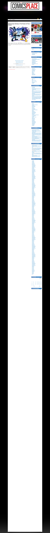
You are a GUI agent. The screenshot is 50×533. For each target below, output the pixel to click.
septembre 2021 (34, 195)
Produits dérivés (34, 122)
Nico (21, 66)
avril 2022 (33, 190)
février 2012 (33, 261)
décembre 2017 (33, 211)
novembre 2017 (33, 212)
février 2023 (33, 183)
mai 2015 (33, 233)
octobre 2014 (33, 238)
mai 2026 (33, 161)
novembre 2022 (33, 185)
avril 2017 (33, 217)
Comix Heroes (33, 70)
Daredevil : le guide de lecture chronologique (37, 137)
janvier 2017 (33, 219)
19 (37, 283)
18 (35, 283)
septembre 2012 (34, 256)
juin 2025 (33, 167)
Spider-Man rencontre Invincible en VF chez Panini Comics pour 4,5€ (36, 136)
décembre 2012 (33, 254)
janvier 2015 (33, 236)
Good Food (33, 111)
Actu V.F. (33, 103)
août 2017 (33, 214)
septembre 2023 (34, 178)
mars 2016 (33, 226)
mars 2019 (33, 200)
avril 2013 (33, 251)
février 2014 (33, 244)
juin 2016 (33, 224)
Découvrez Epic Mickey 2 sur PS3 (19, 61)
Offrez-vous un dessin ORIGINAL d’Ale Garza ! (36, 155)
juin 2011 (33, 267)
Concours (33, 107)
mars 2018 (33, 209)
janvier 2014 (33, 245)
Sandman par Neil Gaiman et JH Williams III (13, 22)
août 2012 (33, 257)
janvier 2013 (33, 253)
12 (37, 282)
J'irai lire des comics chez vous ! (35, 114)
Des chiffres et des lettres (34, 109)
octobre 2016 (33, 221)
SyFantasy (33, 64)
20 (38, 283)
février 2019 (33, 201)
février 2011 (33, 270)
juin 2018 (33, 207)
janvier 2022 (33, 192)
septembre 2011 (34, 265)
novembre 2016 (33, 220)
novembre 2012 (33, 255)
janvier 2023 (33, 184)
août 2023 (33, 179)
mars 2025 (33, 168)
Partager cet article (10, 67)
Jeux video (33, 116)
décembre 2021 (33, 193)
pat (32, 148)
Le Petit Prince (33, 60)
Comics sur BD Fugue (34, 58)
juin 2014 (33, 241)
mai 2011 (33, 268)
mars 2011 (33, 269)
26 (37, 284)
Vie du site (33, 125)
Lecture (33, 117)
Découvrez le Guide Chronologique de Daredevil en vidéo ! (36, 130)
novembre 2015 (33, 229)
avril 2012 (33, 260)
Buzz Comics (33, 68)
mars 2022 (33, 191)
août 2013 (33, 248)
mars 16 (33, 272)
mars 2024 (33, 174)
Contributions (33, 108)
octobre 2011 (33, 264)
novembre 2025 (33, 165)
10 (33, 282)
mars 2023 (33, 182)
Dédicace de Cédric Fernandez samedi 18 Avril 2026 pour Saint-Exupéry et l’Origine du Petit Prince (37, 135)
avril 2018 (33, 208)
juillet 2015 (33, 232)
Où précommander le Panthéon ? (35, 129)
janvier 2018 (33, 210)
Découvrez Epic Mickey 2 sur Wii (19, 62)
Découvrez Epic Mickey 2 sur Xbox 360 (19, 60)
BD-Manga (33, 105)
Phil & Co (33, 73)
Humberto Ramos (34, 112)
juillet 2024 (33, 172)
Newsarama (33, 82)
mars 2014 (33, 243)
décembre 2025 (33, 164)
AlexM (32, 151)
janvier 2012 (33, 262)
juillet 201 (33, 271)
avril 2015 (33, 234)
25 (35, 284)
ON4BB (33, 146)
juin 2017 (33, 215)
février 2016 (33, 227)
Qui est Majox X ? (38, 149)
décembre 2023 (33, 176)
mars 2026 (33, 162)
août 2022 (33, 187)
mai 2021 (33, 198)
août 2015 (33, 231)
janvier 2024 (33, 175)
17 (33, 283)
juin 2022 (33, 189)
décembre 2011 (33, 263)
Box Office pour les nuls (34, 53)
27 (38, 284)
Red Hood (33, 156)
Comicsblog (33, 69)
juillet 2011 (33, 266)
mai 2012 (33, 259)
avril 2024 (33, 173)
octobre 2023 (33, 177)
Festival (33, 110)
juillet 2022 (33, 188)
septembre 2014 (34, 239)
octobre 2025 (33, 166)
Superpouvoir (33, 74)
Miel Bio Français (34, 62)
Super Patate (33, 149)
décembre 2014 (33, 237)
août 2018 (33, 205)
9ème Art (33, 49)
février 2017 (33, 218)
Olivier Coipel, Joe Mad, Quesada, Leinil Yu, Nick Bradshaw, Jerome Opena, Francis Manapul (36, 95)
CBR (32, 79)
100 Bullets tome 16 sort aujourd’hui (26, 22)
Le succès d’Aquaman (37, 156)
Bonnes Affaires (33, 106)
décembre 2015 (33, 228)
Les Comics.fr (33, 71)
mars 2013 (33, 252)
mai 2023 (33, 181)
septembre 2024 (34, 171)
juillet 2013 (33, 249)
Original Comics (33, 121)
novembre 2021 (33, 194)
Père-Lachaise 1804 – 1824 (35, 63)
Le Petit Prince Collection (34, 61)
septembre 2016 (34, 222)
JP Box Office (33, 54)
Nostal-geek (33, 120)
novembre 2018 (33, 203)
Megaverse (33, 72)
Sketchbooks (33, 123)
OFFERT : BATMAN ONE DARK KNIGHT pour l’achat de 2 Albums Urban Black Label (36, 140)
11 (35, 282)
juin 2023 (33, 180)
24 (33, 284)
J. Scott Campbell (34, 115)
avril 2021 (33, 199)
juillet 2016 (33, 223)
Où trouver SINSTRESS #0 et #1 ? (35, 138)
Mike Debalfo (33, 93)
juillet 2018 (33, 206)
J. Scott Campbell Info (34, 81)
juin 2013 (33, 250)
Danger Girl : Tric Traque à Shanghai (38, 148)
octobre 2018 (33, 204)
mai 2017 (33, 216)
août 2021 (33, 196)
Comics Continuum (34, 80)
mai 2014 (33, 242)
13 (38, 282)
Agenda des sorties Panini (35, 104)
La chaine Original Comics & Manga (36, 59)
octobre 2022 (33, 186)
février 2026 (33, 163)
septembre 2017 (34, 213)
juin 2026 (33, 160)
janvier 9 (33, 273)
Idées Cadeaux (33, 113)
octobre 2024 (33, 170)
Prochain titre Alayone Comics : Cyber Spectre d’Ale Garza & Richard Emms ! (37, 154)
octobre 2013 (33, 247)
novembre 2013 (33, 246)
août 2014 (33, 240)
